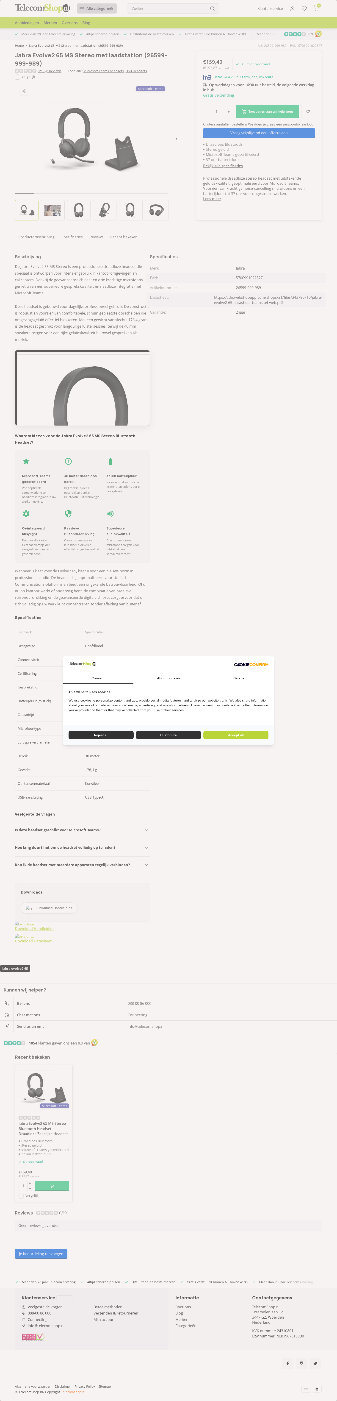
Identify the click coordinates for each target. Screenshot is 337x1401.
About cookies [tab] (168, 678)
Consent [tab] (98, 678)
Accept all (236, 735)
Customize (168, 735)
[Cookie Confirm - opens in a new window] (251, 664)
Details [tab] (238, 678)
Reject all (101, 735)
